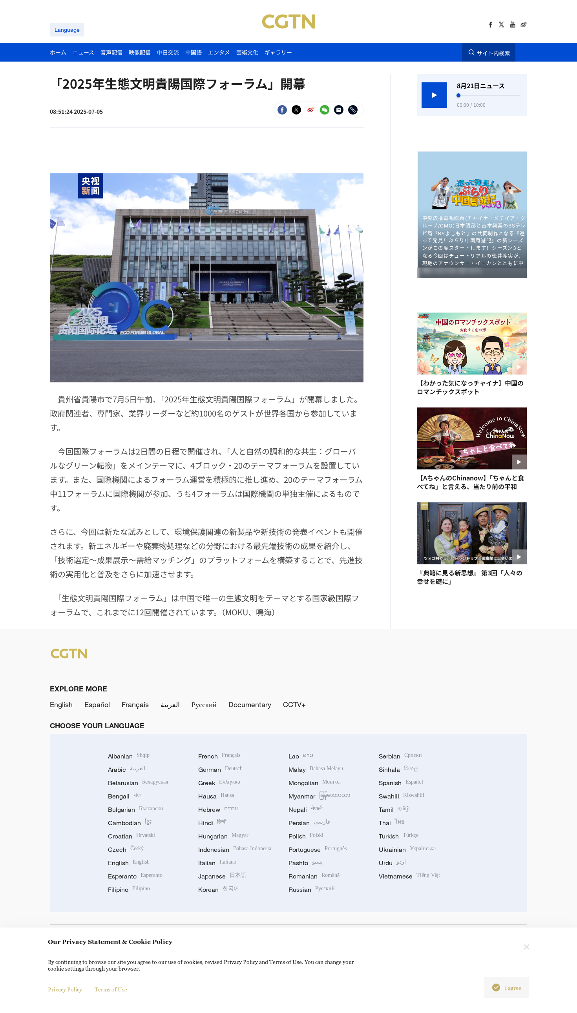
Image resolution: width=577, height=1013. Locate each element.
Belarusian (138, 783)
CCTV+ (294, 704)
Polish (305, 836)
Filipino (129, 889)
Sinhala (398, 769)
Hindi (212, 823)
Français (135, 704)
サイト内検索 (493, 52)
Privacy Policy (65, 989)
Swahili (401, 796)
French (219, 756)
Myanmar (319, 796)
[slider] (458, 95)
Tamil (394, 809)
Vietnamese (409, 876)
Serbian (400, 756)
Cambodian (130, 823)
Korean (218, 889)
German (220, 769)
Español (97, 704)
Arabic (126, 769)
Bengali (125, 796)
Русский (204, 704)
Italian (217, 863)
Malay (315, 769)
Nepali (305, 809)
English (61, 704)
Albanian (129, 756)
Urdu (392, 863)
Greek (219, 783)
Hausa (216, 796)
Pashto (305, 863)
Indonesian (234, 849)
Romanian (314, 876)
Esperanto (135, 876)
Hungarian (223, 836)
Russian (311, 889)
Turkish (398, 836)
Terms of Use (111, 989)
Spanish (401, 783)
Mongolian (314, 783)
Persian (309, 823)
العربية (170, 704)
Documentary (249, 704)
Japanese (222, 876)
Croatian (131, 836)
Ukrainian (407, 849)
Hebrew (218, 809)
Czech (126, 849)
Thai (391, 823)
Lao (300, 756)
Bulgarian (135, 809)
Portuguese (317, 849)
